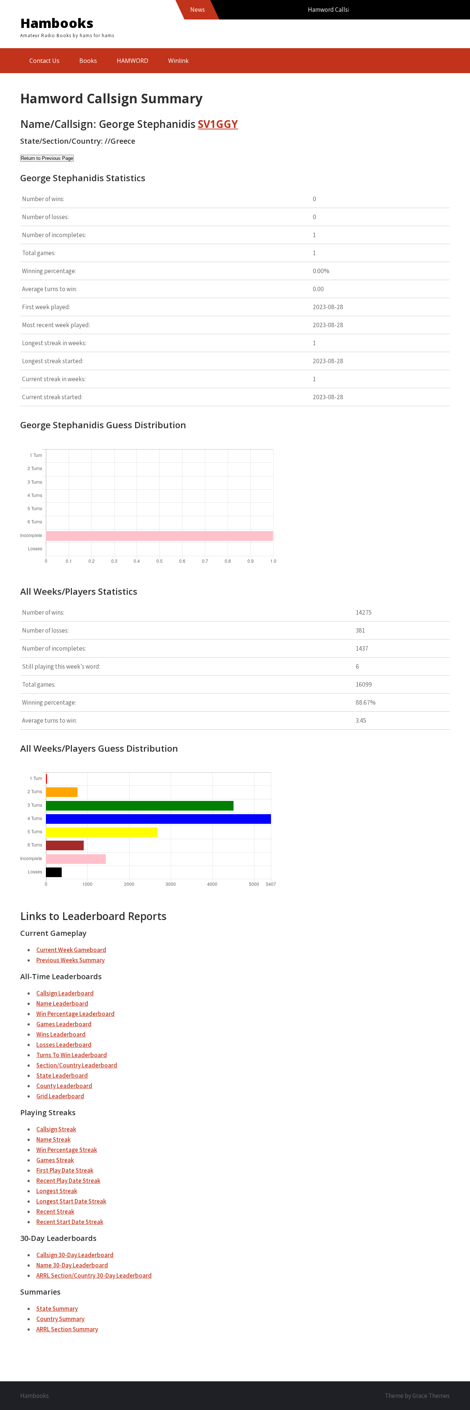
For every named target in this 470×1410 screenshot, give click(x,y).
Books (88, 61)
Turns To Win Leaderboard (71, 1055)
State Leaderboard (62, 1075)
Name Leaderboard (62, 1003)
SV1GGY (218, 124)
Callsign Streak (56, 1129)
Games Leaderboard (63, 1024)
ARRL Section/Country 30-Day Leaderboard (94, 1275)
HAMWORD (132, 61)
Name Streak (53, 1139)
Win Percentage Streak (66, 1150)
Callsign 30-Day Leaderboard (74, 1255)
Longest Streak (56, 1191)
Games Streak (55, 1160)
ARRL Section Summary (67, 1329)
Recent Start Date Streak (69, 1222)
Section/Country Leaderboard (76, 1065)
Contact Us (44, 61)
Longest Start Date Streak (71, 1201)
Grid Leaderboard (60, 1096)
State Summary (57, 1309)
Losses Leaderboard (63, 1045)
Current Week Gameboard (71, 950)
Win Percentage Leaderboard (75, 1014)
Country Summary (60, 1319)
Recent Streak (55, 1211)
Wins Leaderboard (61, 1034)
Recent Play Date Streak (68, 1181)
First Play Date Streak (64, 1170)
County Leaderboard (64, 1086)
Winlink (178, 61)
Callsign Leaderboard (65, 993)
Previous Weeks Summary (70, 960)
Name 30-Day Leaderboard (72, 1265)
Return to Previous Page (47, 158)
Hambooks (56, 23)
